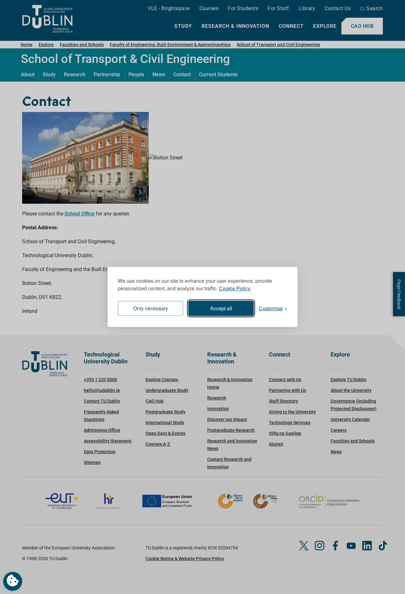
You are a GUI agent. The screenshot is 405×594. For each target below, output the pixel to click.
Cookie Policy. (235, 288)
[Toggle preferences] (12, 581)
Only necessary (150, 308)
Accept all (221, 308)
